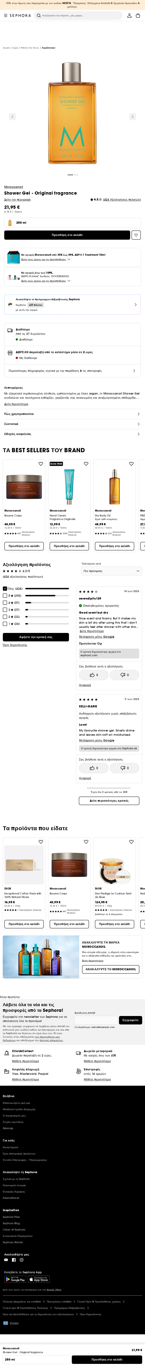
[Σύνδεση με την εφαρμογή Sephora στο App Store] (39, 1279)
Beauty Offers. (54, 1289)
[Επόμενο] (132, 116)
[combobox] (112, 571)
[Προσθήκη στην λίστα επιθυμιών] (41, 464)
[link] (36, 637)
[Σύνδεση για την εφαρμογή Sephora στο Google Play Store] (15, 1279)
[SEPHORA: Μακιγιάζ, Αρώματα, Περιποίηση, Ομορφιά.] (20, 15)
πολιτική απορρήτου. (52, 1040)
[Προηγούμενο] (12, 116)
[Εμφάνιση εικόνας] (72, 114)
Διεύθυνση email (85, 1012)
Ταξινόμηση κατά (91, 563)
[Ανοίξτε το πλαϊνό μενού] (5, 15)
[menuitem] (129, 15)
